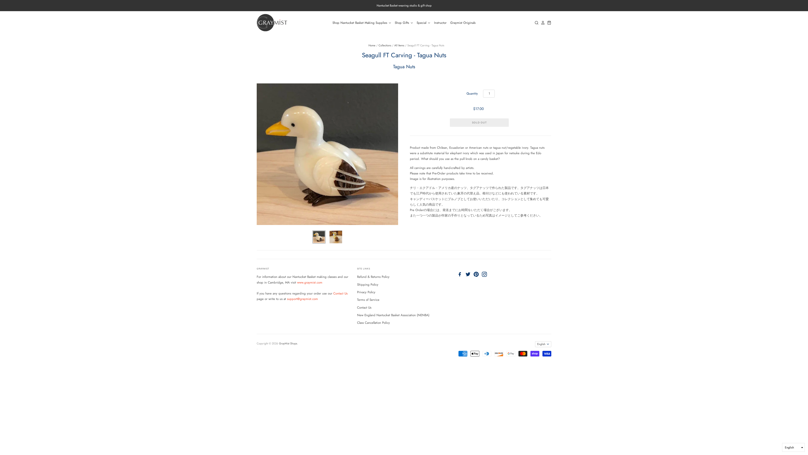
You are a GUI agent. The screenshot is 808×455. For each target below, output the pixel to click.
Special (422, 22)
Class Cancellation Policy (373, 322)
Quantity (472, 93)
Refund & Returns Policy (373, 276)
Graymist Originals (463, 22)
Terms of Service (368, 299)
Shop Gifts (402, 22)
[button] (793, 447)
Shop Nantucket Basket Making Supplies (360, 22)
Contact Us (340, 293)
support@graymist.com (302, 299)
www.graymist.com (309, 282)
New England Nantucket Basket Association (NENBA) (393, 315)
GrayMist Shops (288, 343)
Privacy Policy (366, 292)
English (541, 344)
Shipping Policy (367, 284)
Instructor (440, 22)
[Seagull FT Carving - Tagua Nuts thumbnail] (319, 237)
